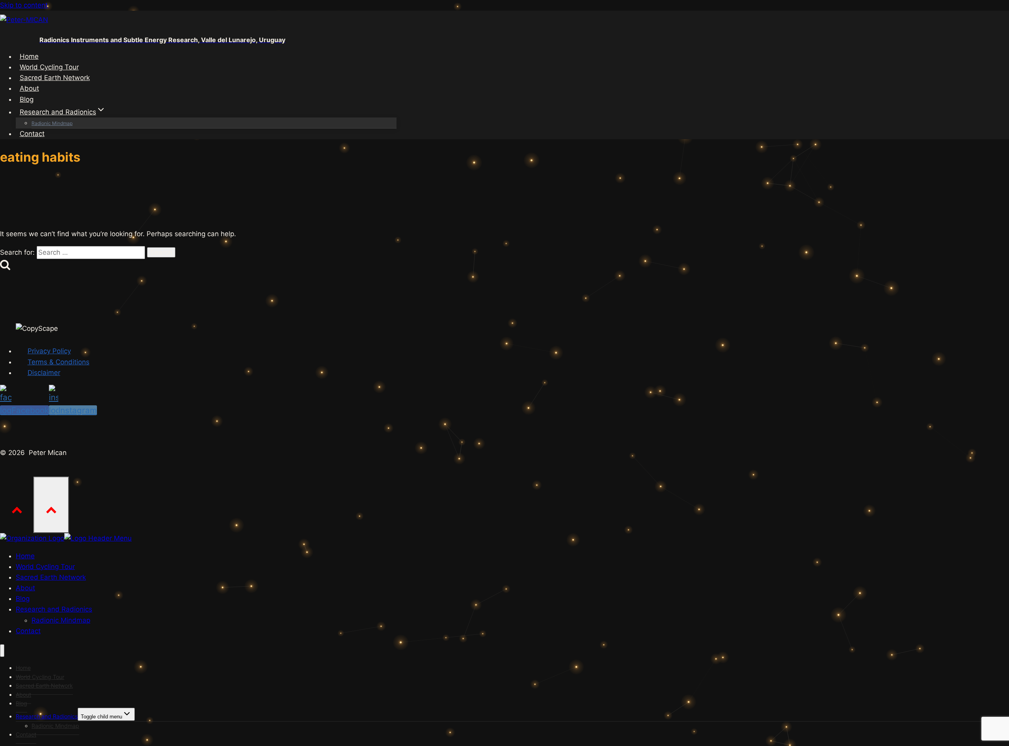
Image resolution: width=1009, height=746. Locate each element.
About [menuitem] (25, 588)
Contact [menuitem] (28, 631)
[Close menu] (2, 650)
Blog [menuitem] (23, 598)
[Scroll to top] (17, 504)
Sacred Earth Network (55, 78)
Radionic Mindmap (52, 123)
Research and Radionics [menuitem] (54, 609)
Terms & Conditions (58, 362)
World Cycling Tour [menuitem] (45, 567)
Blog (27, 99)
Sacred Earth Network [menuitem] (51, 577)
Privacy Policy (49, 351)
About (29, 88)
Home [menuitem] (25, 556)
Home (29, 56)
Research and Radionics (47, 716)
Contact (32, 134)
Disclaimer (44, 373)
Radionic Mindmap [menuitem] (61, 620)
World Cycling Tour (49, 67)
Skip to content (24, 5)
